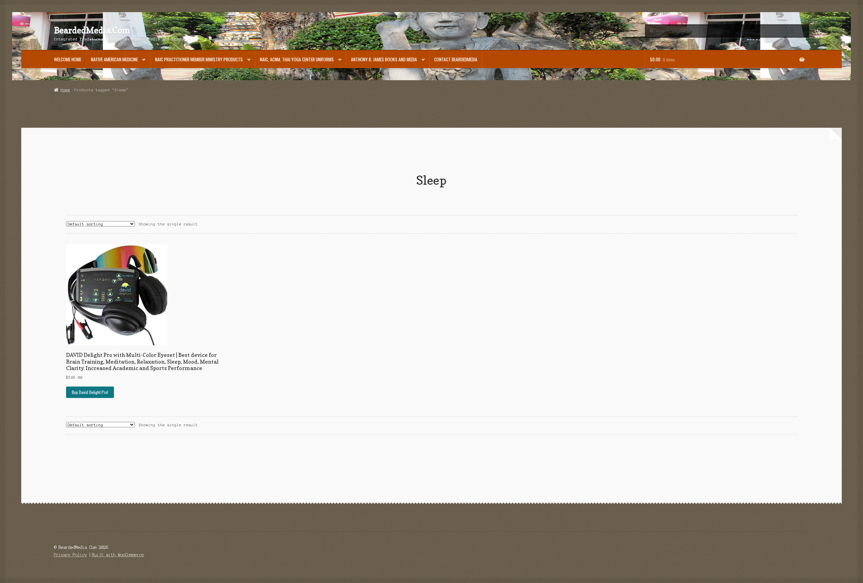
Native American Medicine (114, 59)
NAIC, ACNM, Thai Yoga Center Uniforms (297, 59)
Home (65, 90)
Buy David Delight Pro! (90, 392)
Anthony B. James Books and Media (384, 59)
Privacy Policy (70, 555)
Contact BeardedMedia (455, 59)
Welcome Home (67, 59)
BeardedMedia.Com (92, 30)
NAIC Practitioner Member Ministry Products (199, 59)
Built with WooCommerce (118, 555)
